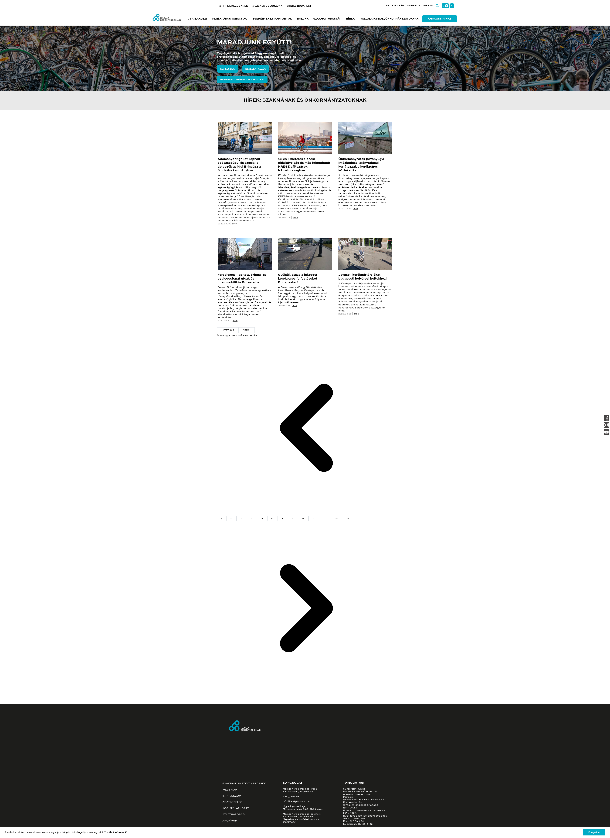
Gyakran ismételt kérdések (244, 783)
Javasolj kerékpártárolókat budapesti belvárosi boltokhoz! (362, 276)
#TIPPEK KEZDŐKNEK (233, 6)
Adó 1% (428, 5)
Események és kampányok (272, 19)
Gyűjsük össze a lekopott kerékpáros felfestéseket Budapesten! (297, 278)
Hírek (350, 19)
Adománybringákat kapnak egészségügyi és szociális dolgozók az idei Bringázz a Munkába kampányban (239, 165)
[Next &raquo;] (306, 695)
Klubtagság (395, 5)
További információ (115, 832)
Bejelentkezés (255, 69)
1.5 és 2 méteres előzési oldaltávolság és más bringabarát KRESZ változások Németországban (304, 165)
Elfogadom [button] (594, 832)
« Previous (228, 330)
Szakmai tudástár (327, 19)
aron (234, 224)
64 (348, 518)
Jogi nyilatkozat (235, 808)
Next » (247, 330)
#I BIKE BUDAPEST (299, 6)
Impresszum (231, 796)
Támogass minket (439, 19)
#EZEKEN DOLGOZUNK (267, 6)
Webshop (413, 5)
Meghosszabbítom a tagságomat (242, 79)
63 (337, 518)
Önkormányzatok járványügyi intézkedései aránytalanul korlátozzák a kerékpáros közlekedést (361, 165)
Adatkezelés (232, 802)
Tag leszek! (227, 69)
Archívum (229, 821)
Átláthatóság (233, 814)
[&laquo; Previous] (306, 515)
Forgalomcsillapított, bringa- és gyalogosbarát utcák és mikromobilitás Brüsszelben (242, 278)
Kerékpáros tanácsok (229, 19)
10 (314, 518)
